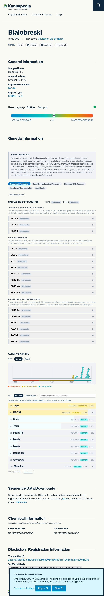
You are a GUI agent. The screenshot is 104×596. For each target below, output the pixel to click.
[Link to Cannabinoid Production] (40, 202)
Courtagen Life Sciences (51, 38)
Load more (28, 472)
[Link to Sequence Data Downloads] (93, 488)
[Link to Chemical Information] (93, 518)
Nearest (18, 396)
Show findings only (17, 195)
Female (12, 88)
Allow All (59, 588)
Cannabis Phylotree (42, 14)
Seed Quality (40, 188)
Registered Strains (17, 14)
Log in (60, 14)
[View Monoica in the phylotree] (93, 466)
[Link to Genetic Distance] (30, 353)
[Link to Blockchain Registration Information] (93, 549)
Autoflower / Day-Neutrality (21, 188)
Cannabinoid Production (19, 184)
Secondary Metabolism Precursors (47, 184)
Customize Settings (24, 588)
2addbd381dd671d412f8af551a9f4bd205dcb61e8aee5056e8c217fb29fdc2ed (48, 559)
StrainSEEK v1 (15, 95)
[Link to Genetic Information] (93, 138)
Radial (27, 359)
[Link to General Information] (93, 61)
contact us (21, 502)
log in (65, 498)
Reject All (43, 588)
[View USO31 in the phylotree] (93, 412)
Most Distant (31, 396)
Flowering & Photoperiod (74, 184)
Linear (18, 359)
